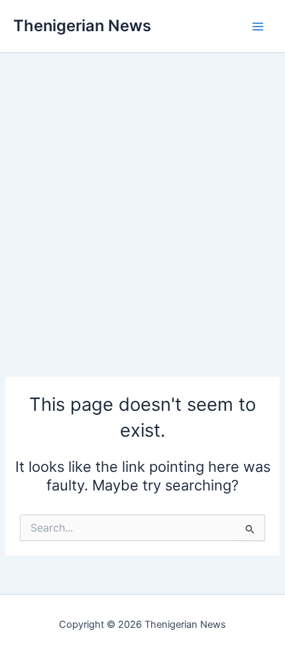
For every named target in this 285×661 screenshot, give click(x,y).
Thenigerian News (82, 25)
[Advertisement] (142, 195)
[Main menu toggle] (258, 26)
